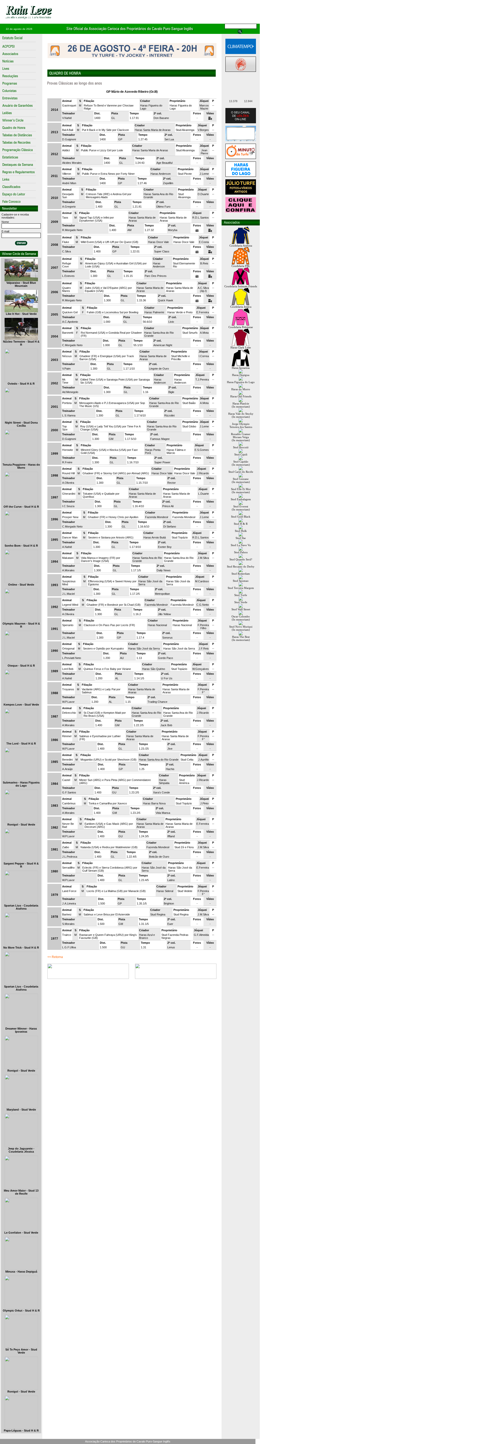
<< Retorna (55, 957)
